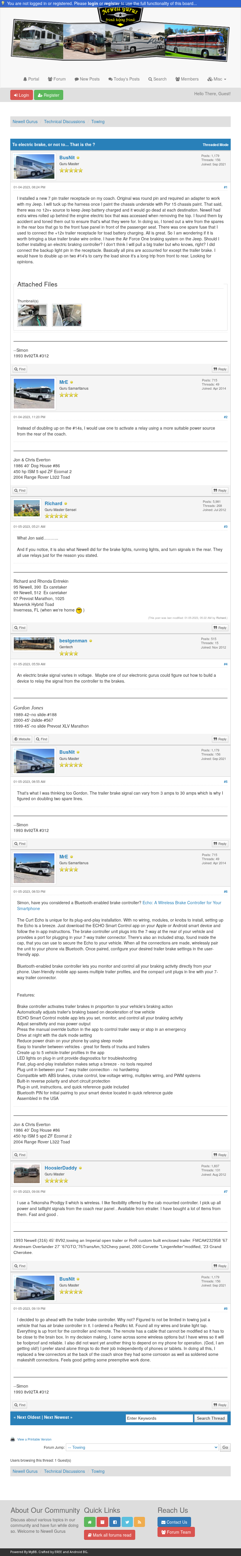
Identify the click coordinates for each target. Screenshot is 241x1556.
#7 (225, 1191)
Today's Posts (126, 79)
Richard (53, 503)
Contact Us (176, 1522)
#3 (225, 526)
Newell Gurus (25, 121)
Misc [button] (217, 79)
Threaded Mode (216, 144)
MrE (63, 381)
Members (189, 79)
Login (23, 95)
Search (159, 79)
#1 (225, 187)
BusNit (67, 157)
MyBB (33, 1552)
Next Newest (56, 1417)
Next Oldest (29, 1417)
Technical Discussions (64, 121)
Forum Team (178, 1532)
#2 (225, 417)
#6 (225, 891)
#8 (225, 1308)
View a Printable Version (34, 1439)
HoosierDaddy (61, 1167)
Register (51, 95)
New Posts (89, 79)
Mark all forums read (111, 1535)
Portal (33, 79)
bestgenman (73, 640)
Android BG (78, 1552)
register (112, 3)
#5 (225, 781)
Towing (98, 121)
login (93, 3)
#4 (225, 664)
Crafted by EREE (50, 1552)
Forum (59, 79)
